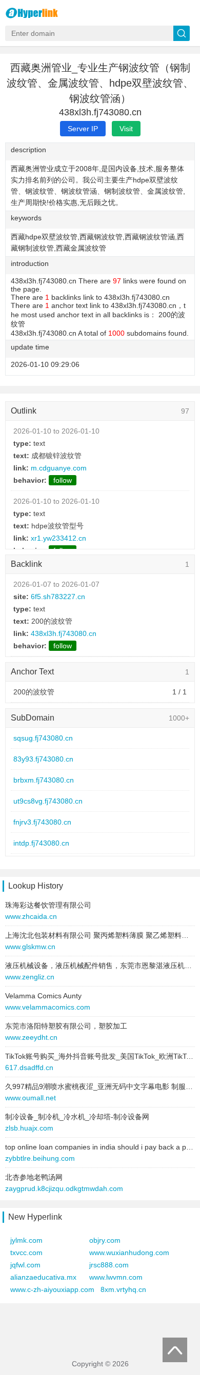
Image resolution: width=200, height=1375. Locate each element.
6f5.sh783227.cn (58, 596)
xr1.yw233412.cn (58, 538)
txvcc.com (26, 1252)
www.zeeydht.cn (31, 1037)
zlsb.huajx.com (29, 1128)
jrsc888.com (109, 1265)
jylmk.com (26, 1240)
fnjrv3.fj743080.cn (42, 822)
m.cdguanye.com (59, 468)
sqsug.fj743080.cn (43, 738)
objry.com (105, 1240)
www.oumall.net (30, 1098)
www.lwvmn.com (116, 1277)
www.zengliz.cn (29, 977)
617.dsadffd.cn (29, 1067)
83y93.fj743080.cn (43, 759)
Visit (126, 129)
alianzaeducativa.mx (43, 1277)
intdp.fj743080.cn (41, 843)
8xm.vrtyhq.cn (123, 1289)
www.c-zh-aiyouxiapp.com (52, 1289)
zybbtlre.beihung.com (40, 1158)
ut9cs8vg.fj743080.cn (48, 801)
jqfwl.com (25, 1265)
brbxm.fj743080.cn (43, 780)
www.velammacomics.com (47, 1007)
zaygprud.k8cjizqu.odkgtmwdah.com (64, 1188)
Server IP (83, 129)
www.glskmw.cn (30, 946)
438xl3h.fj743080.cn (63, 633)
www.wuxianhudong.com (129, 1252)
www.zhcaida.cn (31, 916)
